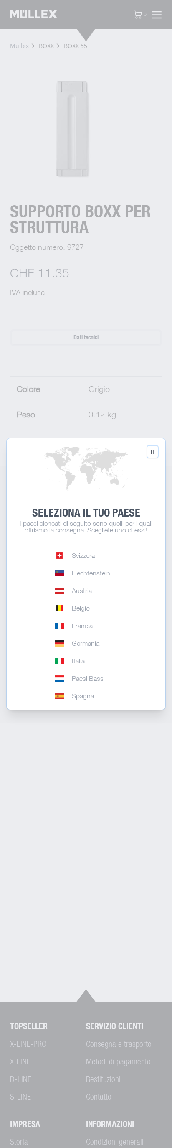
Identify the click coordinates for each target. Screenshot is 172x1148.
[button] (153, 451)
